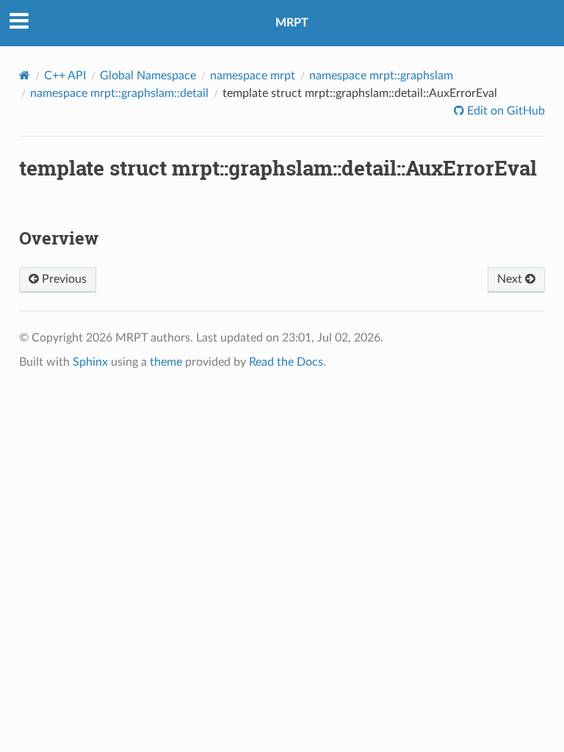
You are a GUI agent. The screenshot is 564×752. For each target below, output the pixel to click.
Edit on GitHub (504, 111)
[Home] (24, 75)
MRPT (291, 23)
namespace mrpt (252, 76)
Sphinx (90, 362)
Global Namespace (148, 76)
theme (166, 362)
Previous (63, 279)
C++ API (65, 76)
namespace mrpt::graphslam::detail (119, 93)
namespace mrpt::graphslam (381, 76)
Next (511, 279)
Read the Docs (286, 362)
